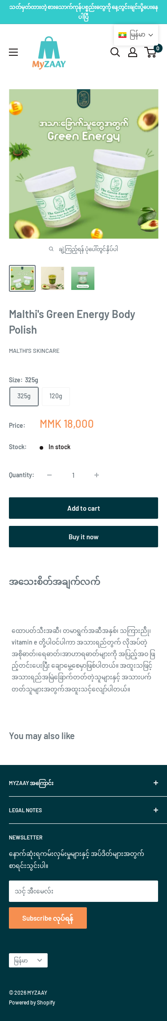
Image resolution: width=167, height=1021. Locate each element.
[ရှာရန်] (115, 52)
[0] (150, 52)
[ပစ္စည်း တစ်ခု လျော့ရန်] (49, 475)
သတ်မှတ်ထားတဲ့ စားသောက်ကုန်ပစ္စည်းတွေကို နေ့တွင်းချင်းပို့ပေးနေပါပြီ (83, 12)
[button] (136, 35)
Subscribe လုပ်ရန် (47, 918)
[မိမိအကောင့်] (132, 52)
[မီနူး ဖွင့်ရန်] (13, 52)
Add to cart (83, 508)
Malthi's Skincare (34, 350)
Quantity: (21, 475)
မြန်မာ (21, 960)
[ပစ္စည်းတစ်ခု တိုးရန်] (96, 475)
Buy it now (83, 537)
